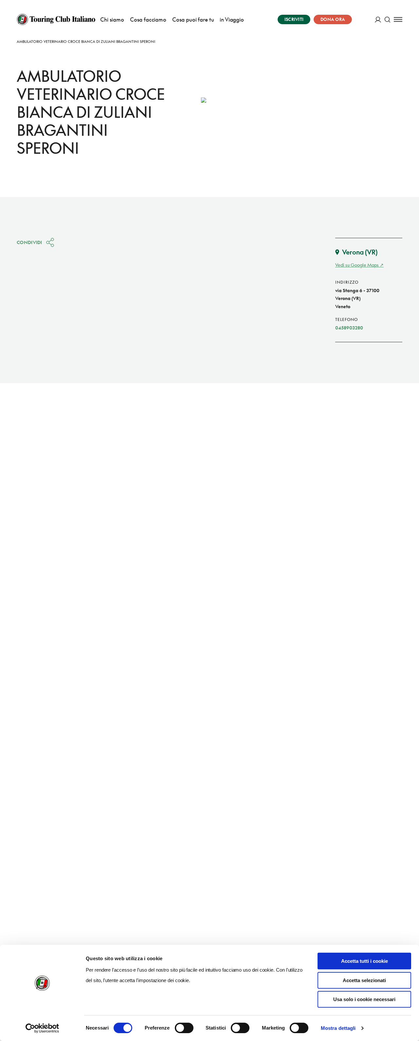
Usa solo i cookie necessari (364, 999)
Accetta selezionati (364, 980)
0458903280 (349, 327)
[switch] (184, 1028)
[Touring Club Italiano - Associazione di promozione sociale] (56, 19)
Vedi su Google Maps (357, 265)
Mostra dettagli (338, 1028)
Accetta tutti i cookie (364, 961)
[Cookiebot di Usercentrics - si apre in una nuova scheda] (42, 1028)
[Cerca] (387, 19)
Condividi (29, 242)
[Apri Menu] (398, 19)
